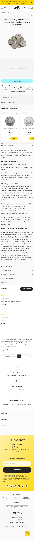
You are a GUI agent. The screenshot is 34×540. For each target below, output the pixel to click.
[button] (17, 97)
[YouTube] (22, 486)
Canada (20, 517)
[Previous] (3, 41)
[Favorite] (31, 15)
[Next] (31, 41)
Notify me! (17, 81)
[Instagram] (15, 486)
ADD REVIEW (26, 289)
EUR (23, 522)
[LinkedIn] (18, 486)
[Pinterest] (26, 486)
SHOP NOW (22, 3)
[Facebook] (7, 486)
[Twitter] (11, 486)
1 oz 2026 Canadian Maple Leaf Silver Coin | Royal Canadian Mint (10, 129)
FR (21, 520)
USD (20, 522)
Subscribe (17, 470)
